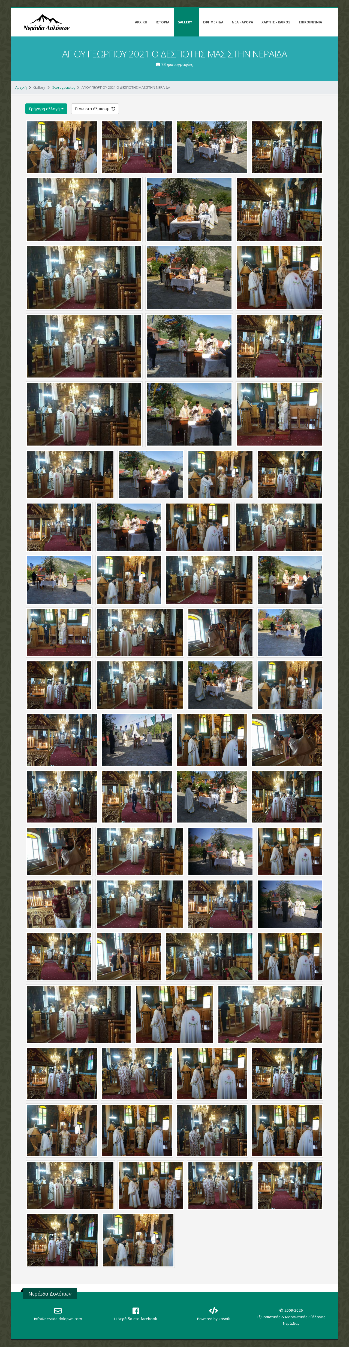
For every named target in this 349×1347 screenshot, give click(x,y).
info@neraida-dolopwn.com (58, 1318)
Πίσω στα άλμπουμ (92, 108)
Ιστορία (162, 22)
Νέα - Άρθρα (242, 22)
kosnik (224, 1318)
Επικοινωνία (310, 22)
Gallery (184, 22)
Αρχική (141, 22)
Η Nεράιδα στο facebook (135, 1318)
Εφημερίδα (213, 22)
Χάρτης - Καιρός (275, 22)
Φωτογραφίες (63, 87)
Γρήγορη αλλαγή (45, 108)
